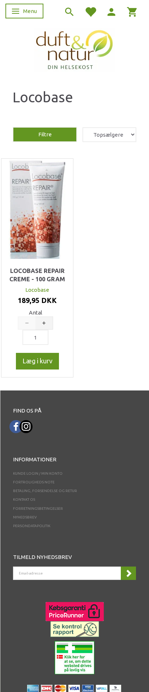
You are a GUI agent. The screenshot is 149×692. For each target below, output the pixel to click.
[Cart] (132, 11)
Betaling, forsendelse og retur (45, 491)
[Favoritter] (90, 11)
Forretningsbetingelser (38, 509)
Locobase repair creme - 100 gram (37, 275)
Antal (35, 312)
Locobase (37, 290)
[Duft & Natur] (74, 49)
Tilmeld (128, 573)
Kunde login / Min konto (38, 473)
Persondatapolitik (31, 526)
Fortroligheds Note (34, 482)
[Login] (111, 11)
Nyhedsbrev (25, 517)
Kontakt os (24, 499)
